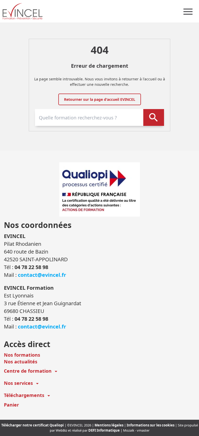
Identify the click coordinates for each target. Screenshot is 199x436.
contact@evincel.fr (42, 274)
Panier (11, 405)
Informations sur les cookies (151, 425)
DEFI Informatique (104, 430)
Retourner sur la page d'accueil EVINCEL (99, 99)
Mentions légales (109, 425)
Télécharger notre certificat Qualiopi (33, 425)
